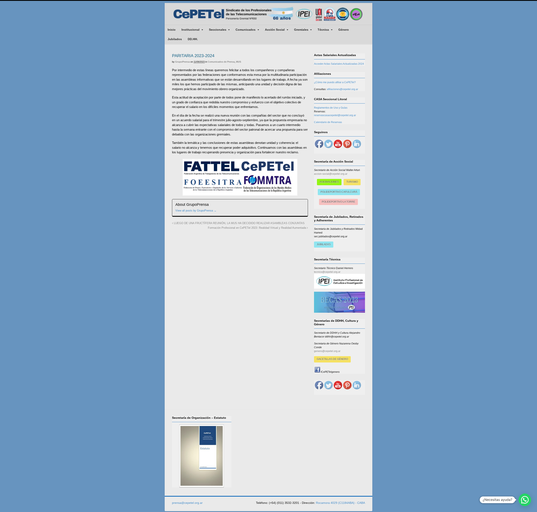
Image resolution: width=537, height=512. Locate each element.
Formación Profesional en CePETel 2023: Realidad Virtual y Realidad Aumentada (257, 227)
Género (343, 29)
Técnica (323, 29)
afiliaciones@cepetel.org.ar (342, 89)
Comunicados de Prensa (221, 61)
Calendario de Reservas (328, 122)
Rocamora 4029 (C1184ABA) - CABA (340, 502)
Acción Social (275, 29)
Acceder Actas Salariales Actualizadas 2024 (339, 63)
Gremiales (301, 29)
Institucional (190, 29)
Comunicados (245, 29)
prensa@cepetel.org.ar (187, 502)
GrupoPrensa (182, 61)
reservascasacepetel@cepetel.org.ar (335, 115)
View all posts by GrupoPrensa (195, 210)
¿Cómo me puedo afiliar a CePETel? (335, 82)
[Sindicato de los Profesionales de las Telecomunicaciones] (268, 21)
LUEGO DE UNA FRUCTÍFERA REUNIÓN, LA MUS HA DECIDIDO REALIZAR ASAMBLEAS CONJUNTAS (239, 223)
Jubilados (175, 39)
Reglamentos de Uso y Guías (330, 107)
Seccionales (217, 29)
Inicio (172, 29)
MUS (238, 61)
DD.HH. (193, 39)
